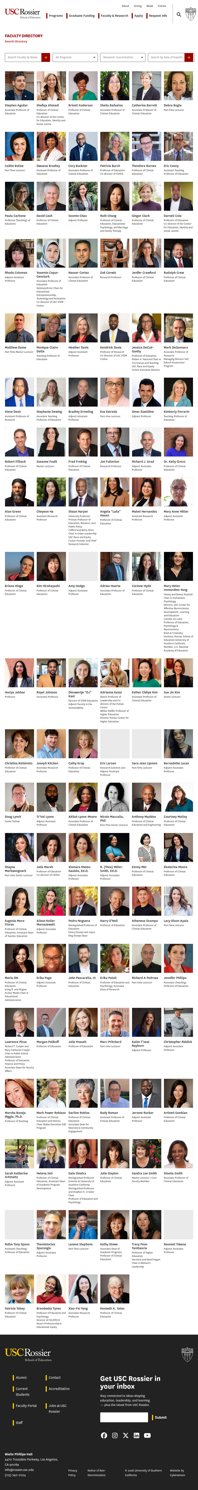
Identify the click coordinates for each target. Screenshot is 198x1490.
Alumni (21, 1377)
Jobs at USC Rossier (58, 1408)
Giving (138, 6)
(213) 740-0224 (15, 1475)
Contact (55, 1377)
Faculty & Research (114, 16)
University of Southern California (190, 14)
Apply (138, 16)
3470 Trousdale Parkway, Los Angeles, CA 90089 (31, 1459)
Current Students (22, 1391)
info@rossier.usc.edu (19, 1470)
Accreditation (59, 1388)
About (125, 6)
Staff (19, 1422)
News (149, 6)
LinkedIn (136, 1435)
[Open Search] (178, 11)
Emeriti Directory (16, 41)
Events (162, 6)
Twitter (126, 1435)
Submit (161, 1417)
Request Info (158, 16)
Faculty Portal (26, 1405)
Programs (56, 16)
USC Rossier (23, 11)
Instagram (115, 1435)
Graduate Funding (82, 16)
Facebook (104, 1435)
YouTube (147, 1435)
